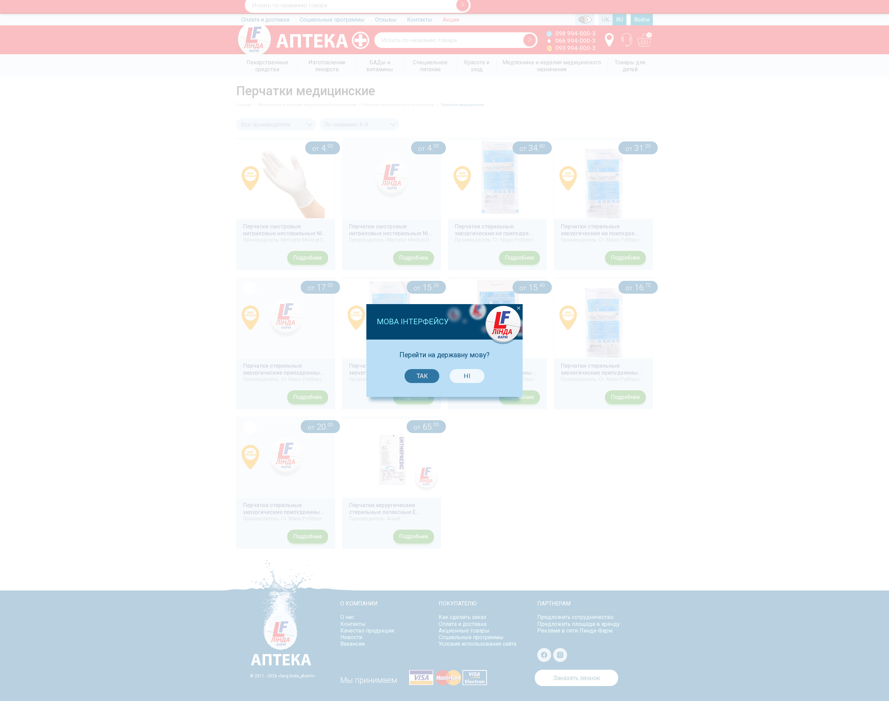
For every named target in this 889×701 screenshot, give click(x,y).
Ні (467, 376)
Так (422, 376)
